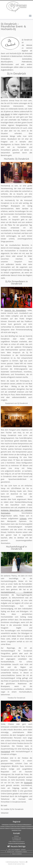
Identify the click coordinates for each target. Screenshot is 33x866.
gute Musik (5, 114)
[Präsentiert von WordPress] (26, 861)
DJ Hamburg (22, 826)
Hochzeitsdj (5, 751)
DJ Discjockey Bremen (13, 862)
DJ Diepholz (7, 826)
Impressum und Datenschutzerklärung (16, 843)
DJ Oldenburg (19, 824)
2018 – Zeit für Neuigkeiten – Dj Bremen (17, 849)
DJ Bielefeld (23, 828)
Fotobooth (28, 782)
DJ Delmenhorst (12, 824)
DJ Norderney (29, 828)
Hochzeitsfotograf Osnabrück (16, 592)
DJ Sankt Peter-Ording (15, 826)
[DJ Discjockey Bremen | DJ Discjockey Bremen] (16, 6)
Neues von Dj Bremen (17, 853)
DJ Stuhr (19, 830)
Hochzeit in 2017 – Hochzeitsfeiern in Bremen (17, 851)
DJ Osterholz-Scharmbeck (14, 828)
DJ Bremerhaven (5, 824)
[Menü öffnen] (30, 16)
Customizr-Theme (20, 864)
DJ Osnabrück (29, 826)
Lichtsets (23, 518)
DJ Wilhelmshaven (26, 824)
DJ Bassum (7, 828)
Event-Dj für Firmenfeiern (15, 310)
